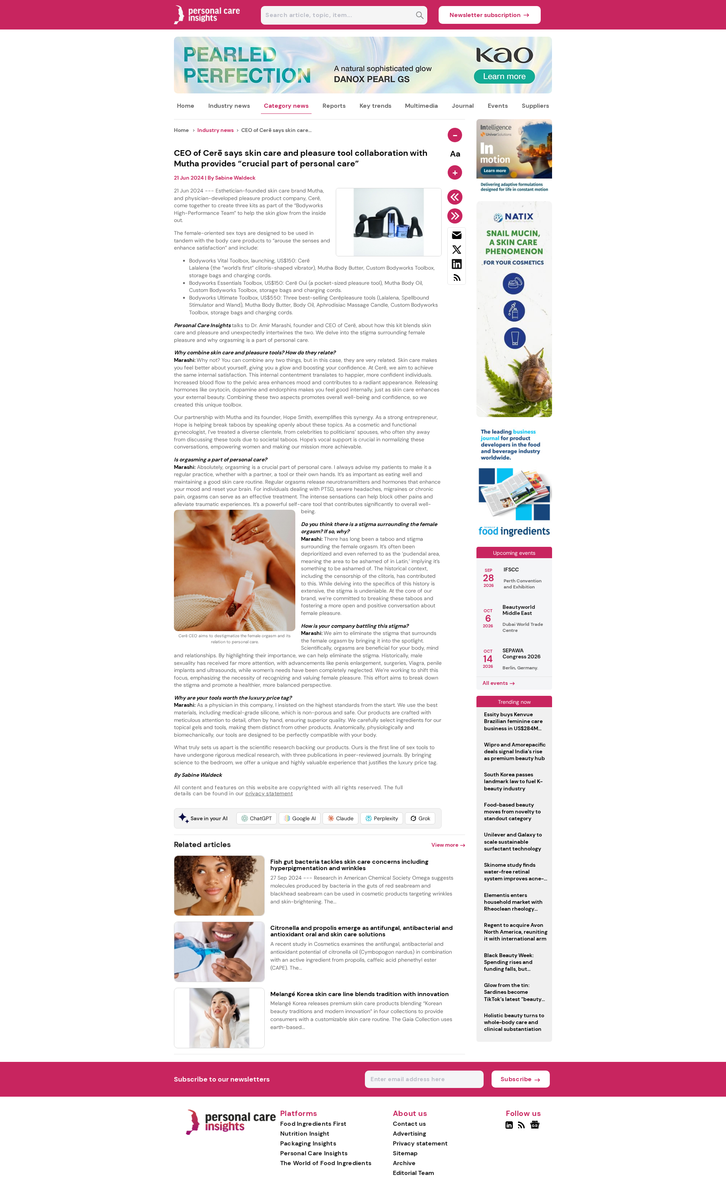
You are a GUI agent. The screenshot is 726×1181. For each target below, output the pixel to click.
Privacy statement (420, 1143)
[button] (256, 818)
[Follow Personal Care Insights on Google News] (536, 1128)
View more (444, 845)
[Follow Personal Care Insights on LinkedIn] (509, 1128)
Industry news (229, 105)
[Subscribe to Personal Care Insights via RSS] (456, 280)
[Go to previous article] (456, 197)
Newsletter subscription (485, 15)
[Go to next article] (456, 215)
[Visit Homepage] (207, 27)
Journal (463, 105)
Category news (286, 105)
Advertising (409, 1133)
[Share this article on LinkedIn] (456, 265)
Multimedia (421, 105)
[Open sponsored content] (363, 91)
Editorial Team (413, 1172)
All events (495, 683)
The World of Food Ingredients (326, 1163)
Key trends (375, 105)
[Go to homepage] (230, 1133)
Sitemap (405, 1153)
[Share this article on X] (456, 251)
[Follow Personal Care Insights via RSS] (522, 1128)
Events (498, 105)
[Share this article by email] (456, 237)
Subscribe (516, 1079)
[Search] (420, 16)
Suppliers (535, 105)
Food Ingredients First (313, 1123)
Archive (404, 1163)
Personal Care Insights (314, 1153)
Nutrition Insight (305, 1133)
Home (185, 105)
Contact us (409, 1123)
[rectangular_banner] (514, 537)
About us (410, 1113)
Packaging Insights (308, 1143)
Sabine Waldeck (235, 178)
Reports (334, 105)
